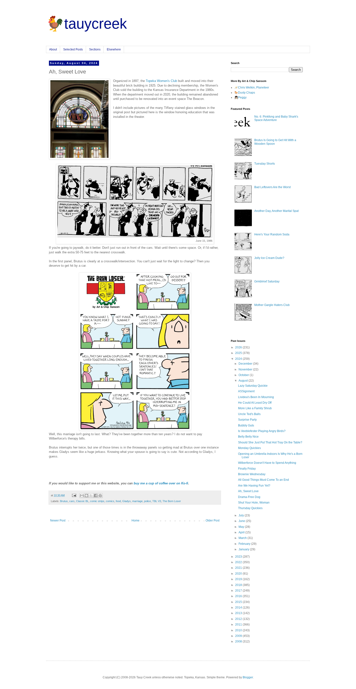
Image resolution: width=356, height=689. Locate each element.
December (246, 363)
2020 (239, 573)
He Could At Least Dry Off (254, 402)
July (242, 515)
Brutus (64, 501)
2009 (239, 636)
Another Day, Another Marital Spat (276, 211)
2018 (239, 585)
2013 (239, 613)
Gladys (126, 501)
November (246, 369)
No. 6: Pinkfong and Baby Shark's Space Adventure (276, 118)
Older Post (212, 520)
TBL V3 (156, 501)
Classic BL (82, 501)
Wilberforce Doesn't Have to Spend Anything (267, 463)
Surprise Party (247, 419)
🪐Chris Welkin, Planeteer (251, 87)
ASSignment (246, 391)
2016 (239, 596)
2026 (239, 347)
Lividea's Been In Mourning (256, 397)
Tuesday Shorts (264, 163)
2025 (239, 353)
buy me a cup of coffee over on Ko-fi (161, 483)
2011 (239, 624)
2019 (239, 579)
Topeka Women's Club (161, 81)
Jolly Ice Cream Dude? (269, 258)
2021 (239, 567)
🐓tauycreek (86, 24)
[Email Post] (74, 495)
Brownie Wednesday (251, 474)
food (118, 501)
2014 (239, 607)
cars (72, 501)
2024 (239, 359)
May (242, 527)
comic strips (97, 501)
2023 (239, 556)
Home (135, 520)
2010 (239, 630)
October (244, 375)
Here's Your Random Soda (271, 234)
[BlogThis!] (86, 495)
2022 (239, 562)
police (147, 501)
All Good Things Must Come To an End (263, 479)
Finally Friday (247, 468)
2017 (239, 590)
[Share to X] (91, 495)
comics (110, 501)
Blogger (248, 677)
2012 (239, 619)
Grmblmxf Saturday (266, 281)
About (53, 49)
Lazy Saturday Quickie (253, 385)
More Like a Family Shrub (255, 408)
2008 (239, 641)
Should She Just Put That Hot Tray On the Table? (270, 442)
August (243, 380)
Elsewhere (114, 49)
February (245, 543)
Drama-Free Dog (249, 497)
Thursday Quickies (250, 508)
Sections (95, 49)
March (243, 538)
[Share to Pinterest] (100, 495)
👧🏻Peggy (240, 97)
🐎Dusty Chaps (244, 92)
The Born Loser (172, 501)
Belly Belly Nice (248, 436)
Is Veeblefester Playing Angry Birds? (262, 431)
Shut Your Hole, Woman (254, 502)
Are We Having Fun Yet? (254, 485)
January (244, 549)
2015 (239, 602)
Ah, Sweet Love (248, 491)
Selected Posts (73, 49)
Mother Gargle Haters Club (272, 305)
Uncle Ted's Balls (249, 414)
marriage (137, 501)
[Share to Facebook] (95, 495)
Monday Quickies (249, 448)
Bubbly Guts (246, 425)
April (242, 532)
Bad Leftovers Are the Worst (272, 187)
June (242, 521)
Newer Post (57, 520)
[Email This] (81, 495)
